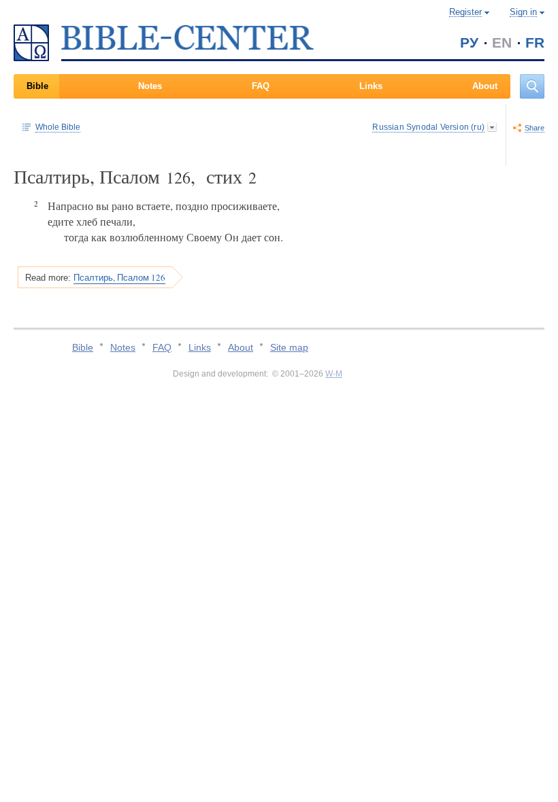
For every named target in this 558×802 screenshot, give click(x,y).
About (484, 86)
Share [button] (534, 128)
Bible (37, 86)
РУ (469, 42)
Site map (289, 347)
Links (370, 86)
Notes (150, 86)
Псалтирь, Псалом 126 (119, 277)
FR (534, 42)
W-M (333, 374)
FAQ (260, 86)
